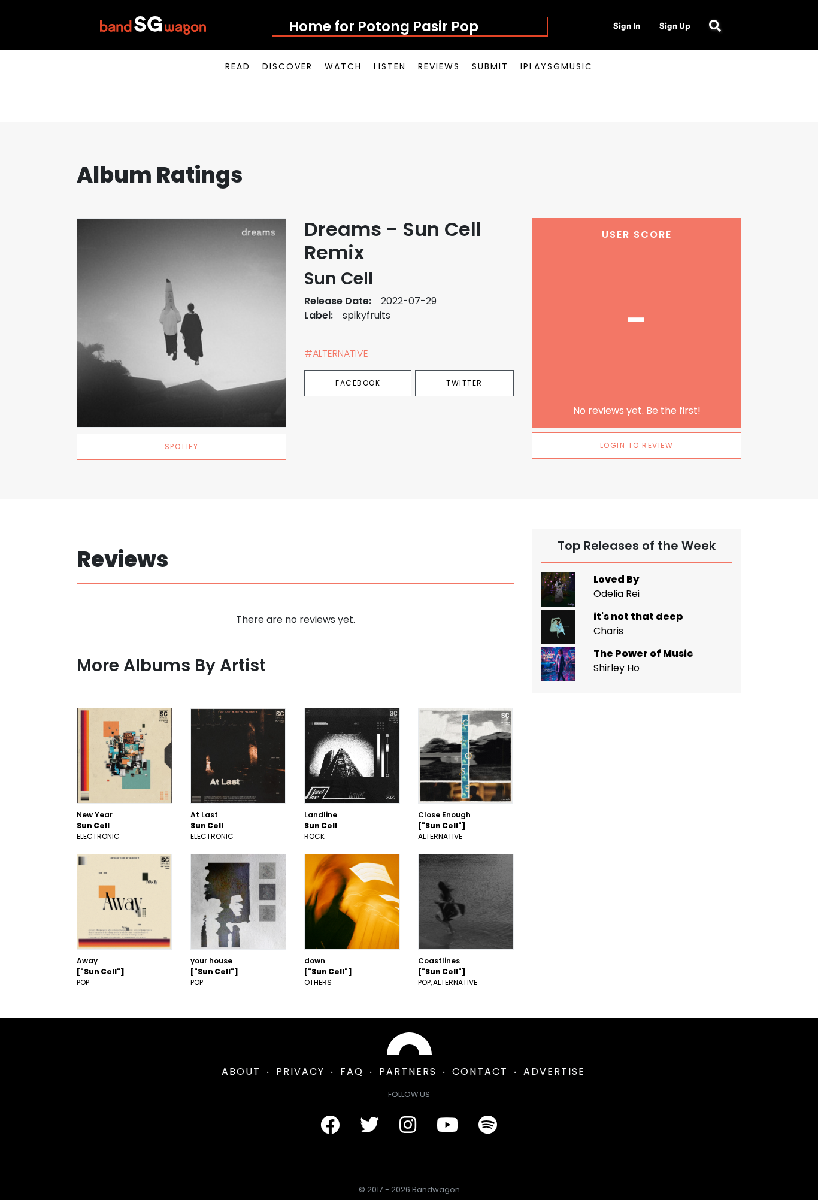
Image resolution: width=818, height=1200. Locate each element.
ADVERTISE (554, 1071)
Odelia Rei (616, 594)
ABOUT (241, 1071)
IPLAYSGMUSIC (556, 66)
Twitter (464, 383)
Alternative (440, 836)
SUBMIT (490, 66)
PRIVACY (300, 1071)
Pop (83, 982)
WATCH (343, 66)
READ (237, 66)
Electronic (98, 836)
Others (318, 982)
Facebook (357, 383)
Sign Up (674, 25)
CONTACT (480, 1071)
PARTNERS (408, 1071)
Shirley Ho (616, 668)
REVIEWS (439, 66)
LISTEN (390, 66)
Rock (314, 836)
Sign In (626, 25)
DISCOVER (287, 66)
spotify (182, 446)
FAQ (351, 1071)
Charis (608, 631)
